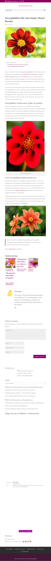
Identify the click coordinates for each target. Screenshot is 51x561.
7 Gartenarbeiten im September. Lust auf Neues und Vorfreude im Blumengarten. (24, 403)
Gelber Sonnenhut (9, 76)
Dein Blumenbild (24, 551)
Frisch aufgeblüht (9, 549)
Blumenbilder (12, 249)
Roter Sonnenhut (33, 74)
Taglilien (26, 74)
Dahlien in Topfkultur (21, 190)
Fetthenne (25, 76)
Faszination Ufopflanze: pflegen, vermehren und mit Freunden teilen (21, 409)
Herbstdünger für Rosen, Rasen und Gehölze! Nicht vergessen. (20, 390)
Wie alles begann (40, 549)
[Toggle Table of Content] (26, 62)
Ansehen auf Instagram (26, 531)
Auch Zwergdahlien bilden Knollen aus (16, 66)
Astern (21, 74)
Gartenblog (24, 203)
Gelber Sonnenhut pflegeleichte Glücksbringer (16, 406)
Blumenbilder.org (28, 400)
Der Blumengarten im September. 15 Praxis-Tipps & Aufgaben (20, 393)
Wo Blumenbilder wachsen (35, 387)
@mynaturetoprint (16, 483)
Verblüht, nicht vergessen (20, 549)
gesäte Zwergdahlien (27, 72)
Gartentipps (11, 24)
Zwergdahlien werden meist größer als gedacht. (18, 64)
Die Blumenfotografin (31, 549)
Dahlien (6, 24)
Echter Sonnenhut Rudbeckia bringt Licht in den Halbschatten (20, 396)
